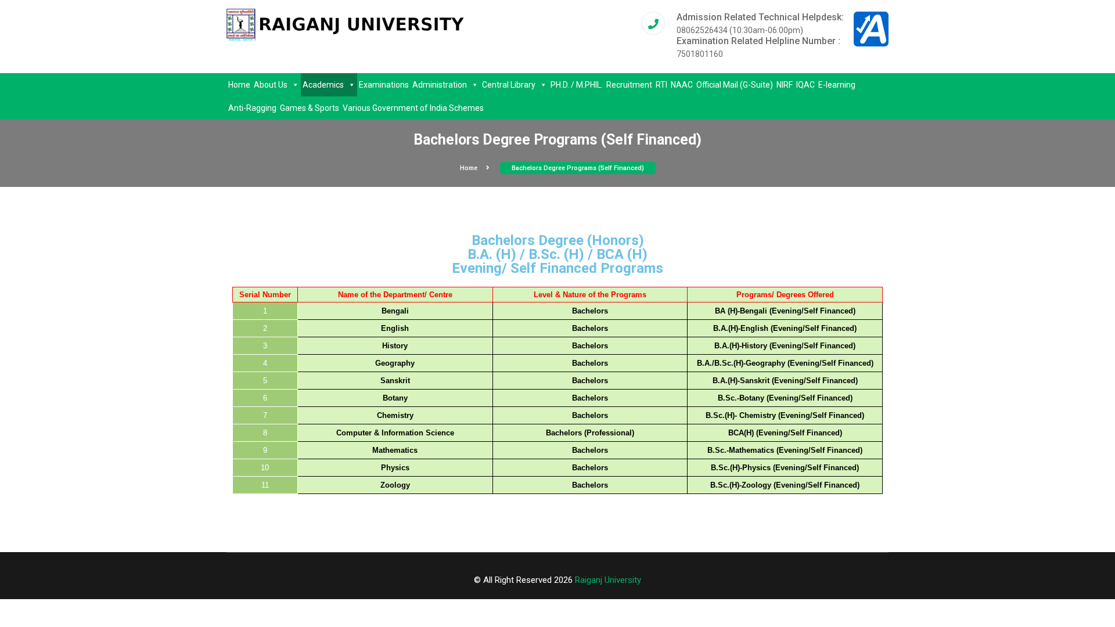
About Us (270, 84)
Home (239, 84)
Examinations (384, 84)
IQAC (805, 84)
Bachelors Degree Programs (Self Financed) (578, 168)
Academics (323, 84)
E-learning (836, 84)
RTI (661, 84)
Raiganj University (608, 580)
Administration (439, 84)
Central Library (508, 84)
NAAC (682, 84)
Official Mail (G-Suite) (734, 84)
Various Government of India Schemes (413, 108)
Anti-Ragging (252, 108)
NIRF (784, 84)
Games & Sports (309, 108)
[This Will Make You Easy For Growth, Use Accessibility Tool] (871, 28)
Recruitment (629, 84)
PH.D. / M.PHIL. (577, 84)
